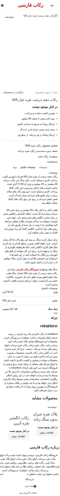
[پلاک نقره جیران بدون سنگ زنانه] (44, 407)
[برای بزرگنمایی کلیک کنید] (51, 81)
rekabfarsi (52, 162)
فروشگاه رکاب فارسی (15, 474)
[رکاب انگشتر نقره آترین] (15, 409)
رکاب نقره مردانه (26, 151)
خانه (55, 92)
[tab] (43, 167)
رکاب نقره (43, 156)
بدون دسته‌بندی (42, 92)
